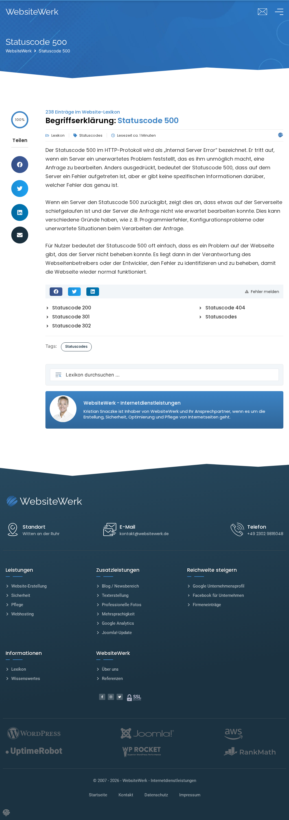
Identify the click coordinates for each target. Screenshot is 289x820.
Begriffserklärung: (112, 120)
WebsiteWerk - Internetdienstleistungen (159, 780)
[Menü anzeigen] (277, 12)
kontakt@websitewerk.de (144, 534)
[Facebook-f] (102, 697)
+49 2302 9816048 (265, 534)
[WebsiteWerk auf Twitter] (120, 697)
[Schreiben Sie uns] (262, 11)
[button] (19, 164)
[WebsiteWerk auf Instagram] (111, 697)
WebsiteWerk (32, 12)
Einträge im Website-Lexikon (82, 112)
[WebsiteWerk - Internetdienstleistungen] (280, 135)
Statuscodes (76, 346)
